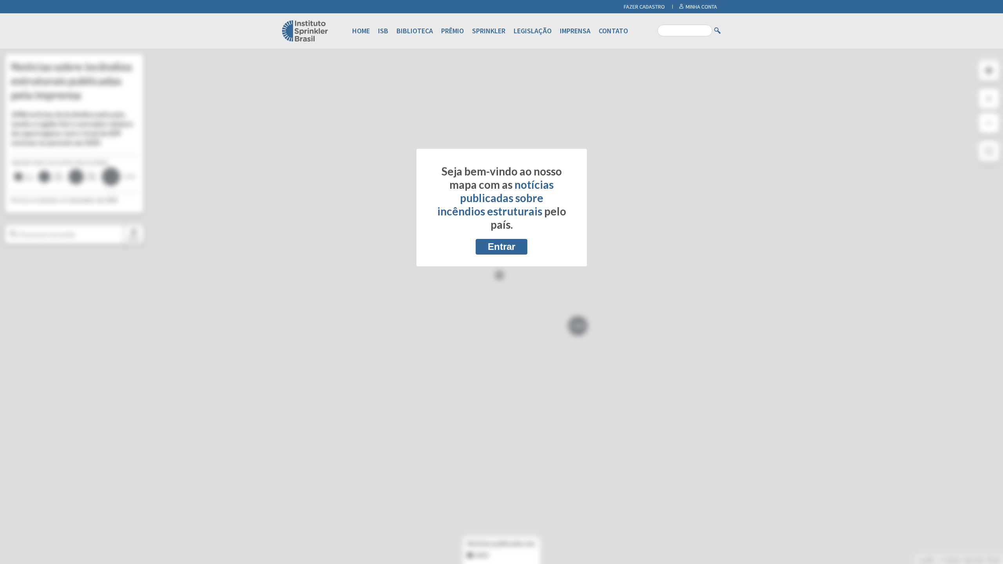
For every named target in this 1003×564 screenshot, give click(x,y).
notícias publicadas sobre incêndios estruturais (495, 198)
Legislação (533, 30)
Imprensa (575, 30)
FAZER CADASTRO (644, 6)
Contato (613, 30)
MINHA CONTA (701, 6)
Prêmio (452, 30)
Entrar (501, 246)
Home (361, 30)
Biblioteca (414, 30)
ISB (383, 30)
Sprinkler (488, 30)
